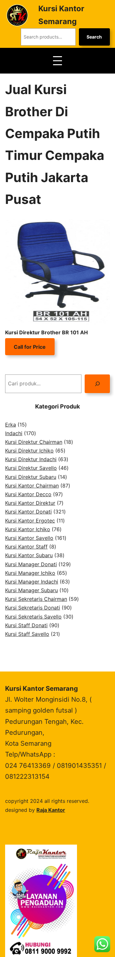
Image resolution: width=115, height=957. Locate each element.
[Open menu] (57, 60)
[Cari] (97, 383)
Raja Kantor (50, 810)
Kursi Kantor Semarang (41, 688)
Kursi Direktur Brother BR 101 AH (46, 332)
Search (94, 37)
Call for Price (30, 347)
